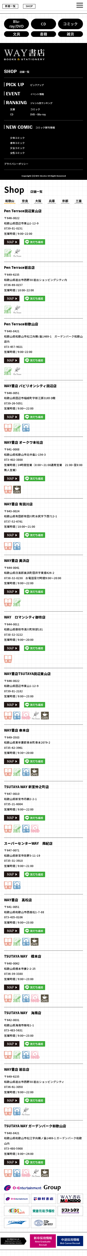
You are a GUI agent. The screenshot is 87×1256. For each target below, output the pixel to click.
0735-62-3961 (13, 748)
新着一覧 (10, 6)
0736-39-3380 (13, 974)
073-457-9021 (13, 347)
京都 (65, 201)
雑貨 (70, 33)
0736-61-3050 (13, 1087)
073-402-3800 (13, 460)
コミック (70, 23)
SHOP (29, 6)
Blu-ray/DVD (16, 24)
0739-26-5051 (13, 403)
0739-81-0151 (13, 228)
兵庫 (52, 201)
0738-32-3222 (13, 634)
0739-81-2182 (13, 691)
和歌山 (9, 201)
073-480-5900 (13, 1148)
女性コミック (17, 152)
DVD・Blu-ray (38, 114)
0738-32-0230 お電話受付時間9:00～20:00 (32, 578)
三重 (79, 201)
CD (43, 23)
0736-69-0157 (13, 285)
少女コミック (17, 148)
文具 (16, 33)
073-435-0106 (13, 917)
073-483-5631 (13, 1030)
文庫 (12, 109)
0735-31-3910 (13, 860)
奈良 (25, 201)
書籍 (43, 33)
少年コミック (17, 137)
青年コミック (17, 143)
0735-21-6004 (13, 804)
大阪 (38, 201)
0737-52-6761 (13, 521)
